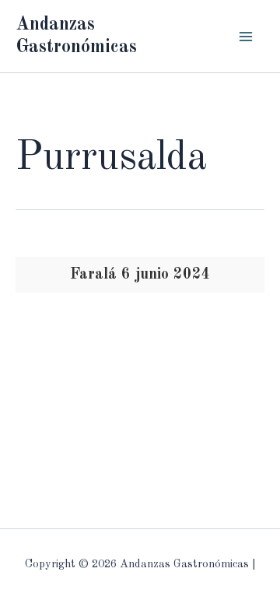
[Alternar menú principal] (246, 36)
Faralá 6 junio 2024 (140, 274)
